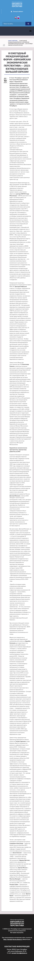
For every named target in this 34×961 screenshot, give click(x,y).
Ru (18, 18)
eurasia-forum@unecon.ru (19, 953)
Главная (3, 45)
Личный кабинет (18, 11)
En (15, 18)
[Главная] (17, 4)
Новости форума (12, 40)
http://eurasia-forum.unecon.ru (12, 939)
